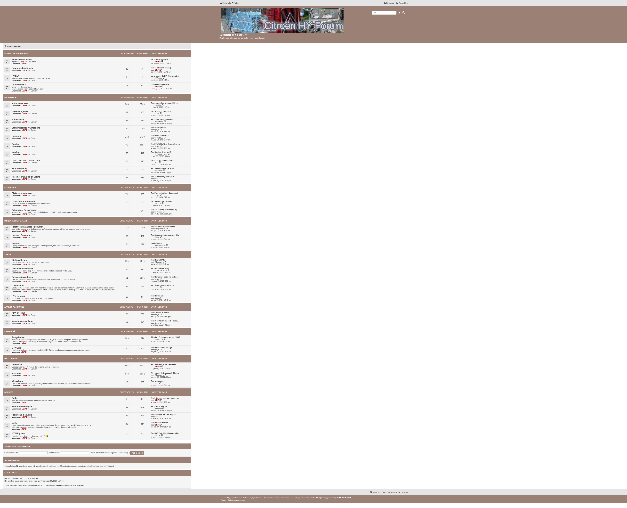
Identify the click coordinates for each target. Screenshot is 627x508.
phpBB (233, 498)
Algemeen (17, 364)
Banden (15, 144)
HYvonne (158, 78)
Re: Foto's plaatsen (159, 59)
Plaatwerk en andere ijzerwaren (27, 227)
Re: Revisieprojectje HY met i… (164, 277)
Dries (157, 323)
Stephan (158, 409)
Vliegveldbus (160, 229)
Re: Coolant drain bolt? (161, 152)
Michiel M (158, 171)
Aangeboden (18, 337)
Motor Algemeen (20, 103)
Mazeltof (312, 498)
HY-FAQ (15, 76)
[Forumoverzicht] (282, 20)
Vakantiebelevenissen (22, 268)
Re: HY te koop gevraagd (161, 348)
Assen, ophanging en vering (26, 177)
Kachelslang (156, 243)
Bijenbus (80, 485)
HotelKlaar (159, 122)
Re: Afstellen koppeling (161, 111)
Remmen (16, 136)
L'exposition (18, 285)
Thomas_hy (160, 262)
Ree (156, 417)
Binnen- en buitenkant (15, 221)
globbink (158, 105)
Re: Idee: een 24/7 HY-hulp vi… (164, 415)
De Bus (158, 203)
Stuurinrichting (19, 168)
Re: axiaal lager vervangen (162, 119)
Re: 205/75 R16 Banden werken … (165, 144)
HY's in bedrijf (19, 296)
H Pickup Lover (161, 154)
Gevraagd (16, 348)
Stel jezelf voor (19, 260)
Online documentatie (160, 84)
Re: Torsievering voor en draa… (164, 177)
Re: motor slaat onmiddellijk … (164, 103)
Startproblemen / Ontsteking (26, 128)
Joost (157, 298)
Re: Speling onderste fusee (162, 168)
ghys (157, 113)
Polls (14, 398)
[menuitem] (235, 3)
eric (156, 162)
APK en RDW (18, 313)
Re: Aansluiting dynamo (161, 201)
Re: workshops (157, 381)
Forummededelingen (22, 68)
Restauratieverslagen (22, 277)
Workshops (17, 381)
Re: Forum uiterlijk (159, 406)
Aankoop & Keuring (14, 307)
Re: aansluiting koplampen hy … (165, 210)
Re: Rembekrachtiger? (160, 136)
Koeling (16, 152)
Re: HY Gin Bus (157, 296)
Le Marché (9, 332)
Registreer (24, 446)
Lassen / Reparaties (22, 235)
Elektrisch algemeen (22, 193)
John (157, 287)
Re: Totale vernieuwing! (161, 68)
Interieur (16, 243)
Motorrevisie (18, 119)
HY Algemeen (10, 359)
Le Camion (32, 70)
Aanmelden (10, 446)
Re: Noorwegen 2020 (160, 268)
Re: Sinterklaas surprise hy (162, 285)
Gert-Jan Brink (161, 270)
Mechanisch (10, 97)
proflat (300, 498)
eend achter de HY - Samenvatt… (165, 76)
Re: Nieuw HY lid (158, 260)
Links (14, 423)
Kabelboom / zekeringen (24, 210)
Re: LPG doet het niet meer (162, 160)
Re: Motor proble (158, 128)
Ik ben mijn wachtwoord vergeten (103, 453)
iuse (156, 179)
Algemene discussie (22, 415)
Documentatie (19, 84)
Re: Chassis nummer (160, 313)
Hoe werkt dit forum (22, 59)
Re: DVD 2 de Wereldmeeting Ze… (165, 433)
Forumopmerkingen (22, 406)
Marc (157, 237)
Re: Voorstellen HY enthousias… (165, 321)
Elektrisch (10, 187)
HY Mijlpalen (18, 433)
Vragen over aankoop (22, 321)
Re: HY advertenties (159, 423)
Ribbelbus (159, 339)
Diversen (8, 392)
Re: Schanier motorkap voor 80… (165, 235)
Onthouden (122, 453)
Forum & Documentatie (16, 54)
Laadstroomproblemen (23, 201)
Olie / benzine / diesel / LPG (26, 160)
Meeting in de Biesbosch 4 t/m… (165, 373)
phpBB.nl (288, 498)
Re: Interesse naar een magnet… (165, 398)
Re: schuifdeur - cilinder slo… (164, 227)
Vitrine (7, 254)
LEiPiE (23, 64)
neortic (158, 435)
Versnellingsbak (20, 111)
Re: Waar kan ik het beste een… (164, 364)
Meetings (16, 373)
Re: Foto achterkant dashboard (164, 193)
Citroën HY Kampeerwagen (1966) (165, 337)
